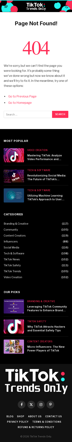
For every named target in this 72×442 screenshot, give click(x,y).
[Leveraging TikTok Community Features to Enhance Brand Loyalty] (14, 306)
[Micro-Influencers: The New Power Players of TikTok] (14, 347)
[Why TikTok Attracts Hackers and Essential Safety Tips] (14, 326)
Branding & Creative (16, 223)
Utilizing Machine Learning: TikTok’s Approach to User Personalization (45, 199)
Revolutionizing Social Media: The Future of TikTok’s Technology (46, 179)
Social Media (11, 247)
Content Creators (15, 235)
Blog (9, 416)
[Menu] (6, 7)
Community (11, 229)
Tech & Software (14, 253)
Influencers (11, 241)
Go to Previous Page (22, 96)
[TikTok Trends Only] (36, 7)
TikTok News (12, 259)
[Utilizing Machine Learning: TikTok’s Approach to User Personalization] (14, 195)
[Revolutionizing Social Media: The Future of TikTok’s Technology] (14, 175)
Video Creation (13, 277)
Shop (20, 416)
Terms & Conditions (46, 421)
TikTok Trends (12, 271)
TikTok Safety (12, 265)
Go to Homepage (20, 103)
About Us (35, 416)
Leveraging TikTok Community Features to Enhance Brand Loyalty (47, 310)
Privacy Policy (18, 421)
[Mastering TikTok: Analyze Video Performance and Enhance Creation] (14, 155)
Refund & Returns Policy (36, 427)
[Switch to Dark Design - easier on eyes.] (66, 6)
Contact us (53, 416)
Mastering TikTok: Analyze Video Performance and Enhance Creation (44, 159)
